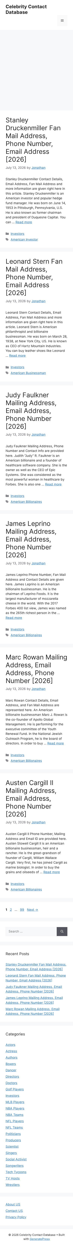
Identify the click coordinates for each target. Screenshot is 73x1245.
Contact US (14, 1211)
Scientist (12, 1146)
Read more (24, 222)
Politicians (13, 1134)
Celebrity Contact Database (26, 9)
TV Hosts (13, 1178)
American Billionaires (26, 502)
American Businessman (28, 373)
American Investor (24, 239)
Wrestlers (13, 1185)
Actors (10, 1045)
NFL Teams (14, 1127)
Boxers (11, 1064)
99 (22, 910)
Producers (13, 1140)
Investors (17, 234)
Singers (11, 1153)
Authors (11, 1057)
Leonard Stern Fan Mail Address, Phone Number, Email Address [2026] (34, 277)
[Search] (62, 931)
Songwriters (15, 1166)
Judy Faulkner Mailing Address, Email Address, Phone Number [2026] (31, 410)
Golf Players (15, 1089)
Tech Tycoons (16, 1172)
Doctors (11, 1083)
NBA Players (15, 1108)
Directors (12, 1076)
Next (32, 910)
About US (13, 1204)
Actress (11, 1051)
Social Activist (16, 1159)
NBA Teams (14, 1115)
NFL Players (15, 1121)
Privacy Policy (16, 1217)
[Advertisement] (36, 68)
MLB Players (15, 1102)
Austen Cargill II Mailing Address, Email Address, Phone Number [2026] (31, 798)
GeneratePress (40, 1239)
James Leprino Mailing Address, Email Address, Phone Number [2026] (31, 539)
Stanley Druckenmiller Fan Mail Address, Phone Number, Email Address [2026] (33, 139)
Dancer (11, 1070)
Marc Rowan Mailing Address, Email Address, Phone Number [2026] (36, 669)
